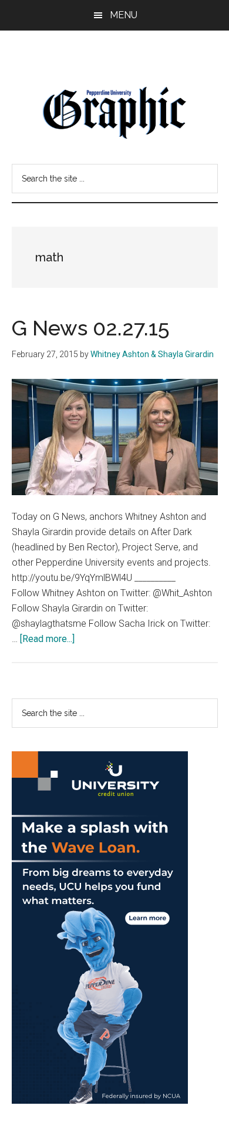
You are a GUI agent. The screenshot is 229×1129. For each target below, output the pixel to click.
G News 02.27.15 (91, 327)
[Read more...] (47, 638)
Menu (123, 15)
